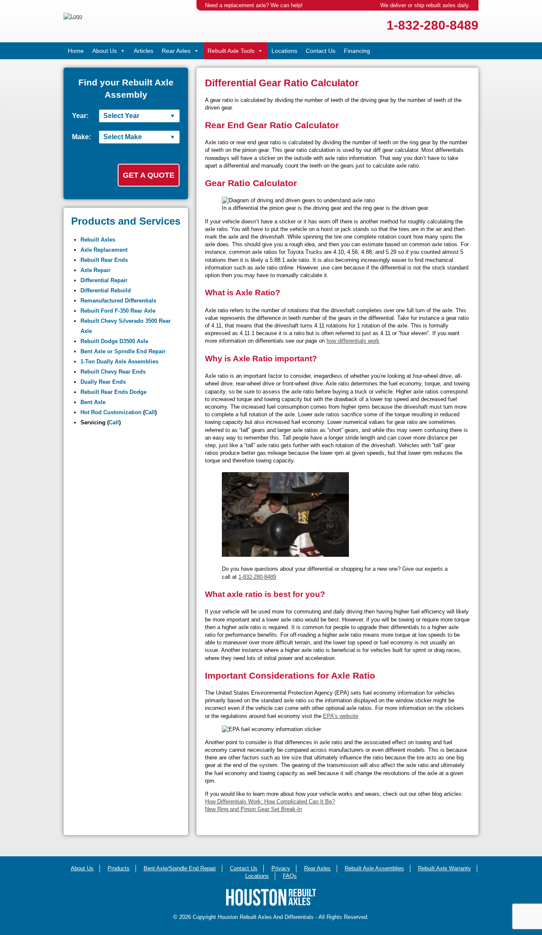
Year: (80, 115)
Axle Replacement (103, 250)
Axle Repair (95, 270)
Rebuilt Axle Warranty (444, 868)
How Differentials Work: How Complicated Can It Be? (270, 801)
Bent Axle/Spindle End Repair (180, 868)
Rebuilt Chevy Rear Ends (113, 371)
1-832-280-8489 (432, 25)
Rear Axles (176, 50)
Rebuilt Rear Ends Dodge (113, 392)
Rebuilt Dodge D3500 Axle (114, 341)
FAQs (290, 876)
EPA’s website (340, 716)
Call (150, 412)
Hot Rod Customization (110, 412)
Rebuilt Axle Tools (230, 50)
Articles (143, 50)
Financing (357, 50)
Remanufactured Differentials (118, 300)
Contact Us (320, 50)
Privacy (280, 868)
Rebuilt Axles (97, 239)
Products (119, 868)
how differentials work (352, 341)
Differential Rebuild (105, 290)
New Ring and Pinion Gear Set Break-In (253, 809)
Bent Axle (92, 402)
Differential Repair (103, 280)
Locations (284, 50)
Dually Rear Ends (103, 382)
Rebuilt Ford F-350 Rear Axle (117, 311)
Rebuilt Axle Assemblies (374, 868)
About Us (104, 50)
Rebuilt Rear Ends (104, 260)
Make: (81, 136)
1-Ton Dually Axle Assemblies (119, 361)
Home (76, 50)
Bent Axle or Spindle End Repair (123, 351)
